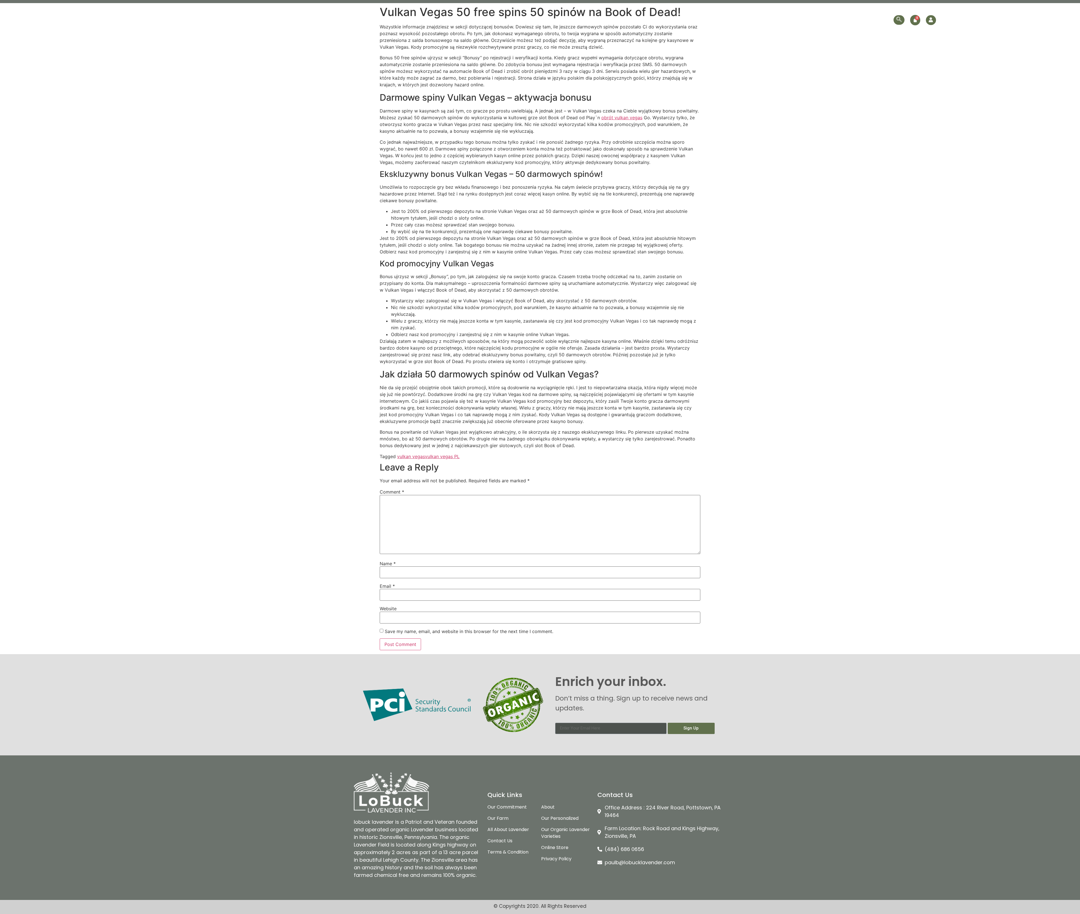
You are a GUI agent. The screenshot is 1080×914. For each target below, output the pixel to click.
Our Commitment (703, 19)
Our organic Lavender (752, 19)
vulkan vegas (411, 456)
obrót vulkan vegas (621, 117)
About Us (668, 19)
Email (387, 586)
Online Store (845, 19)
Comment (392, 492)
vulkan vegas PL (442, 456)
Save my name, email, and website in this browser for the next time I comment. (469, 631)
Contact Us (877, 19)
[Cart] (915, 20)
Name (388, 563)
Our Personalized (806, 19)
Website (388, 608)
